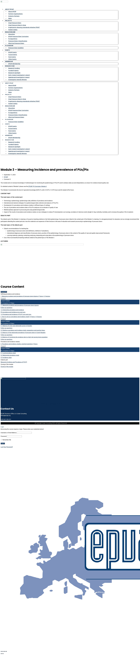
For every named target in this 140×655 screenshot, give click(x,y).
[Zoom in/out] (1, 651)
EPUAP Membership (14, 137)
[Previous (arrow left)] (1, 653)
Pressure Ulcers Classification (17, 41)
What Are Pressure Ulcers (16, 43)
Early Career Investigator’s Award (19, 75)
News (10, 92)
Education (11, 34)
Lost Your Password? (7, 447)
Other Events (12, 133)
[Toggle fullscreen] (3, 651)
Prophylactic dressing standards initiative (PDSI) (24, 27)
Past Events (12, 57)
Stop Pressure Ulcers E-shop (17, 25)
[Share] (4, 651)
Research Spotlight (14, 73)
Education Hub (10, 32)
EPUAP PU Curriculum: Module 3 (37, 186)
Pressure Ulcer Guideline (15, 48)
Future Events (12, 55)
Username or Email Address (8, 432)
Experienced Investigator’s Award (18, 77)
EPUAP (6, 177)
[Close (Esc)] (6, 651)
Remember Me (6, 440)
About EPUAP (12, 11)
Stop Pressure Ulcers (14, 23)
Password (3, 436)
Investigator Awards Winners (17, 79)
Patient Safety (12, 103)
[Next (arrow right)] (3, 653)
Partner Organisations (15, 14)
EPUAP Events (12, 52)
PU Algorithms (12, 39)
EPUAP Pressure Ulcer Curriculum (18, 36)
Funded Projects (13, 70)
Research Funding (14, 68)
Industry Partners (13, 16)
